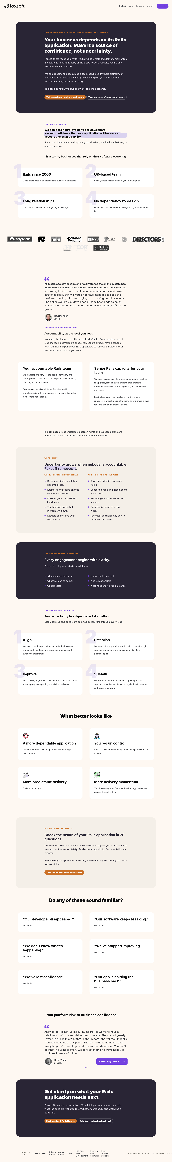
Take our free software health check (106, 97)
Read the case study (111, 1050)
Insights (140, 6)
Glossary (36, 1153)
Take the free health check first (95, 1121)
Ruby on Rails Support (104, 1153)
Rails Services (126, 6)
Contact (70, 1153)
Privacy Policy (52, 1153)
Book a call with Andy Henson (60, 1121)
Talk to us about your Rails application (65, 97)
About (150, 6)
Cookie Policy (61, 1153)
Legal (44, 1153)
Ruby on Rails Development (82, 1153)
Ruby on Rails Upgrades (94, 1153)
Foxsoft (14, 6)
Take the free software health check (64, 872)
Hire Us (162, 6)
